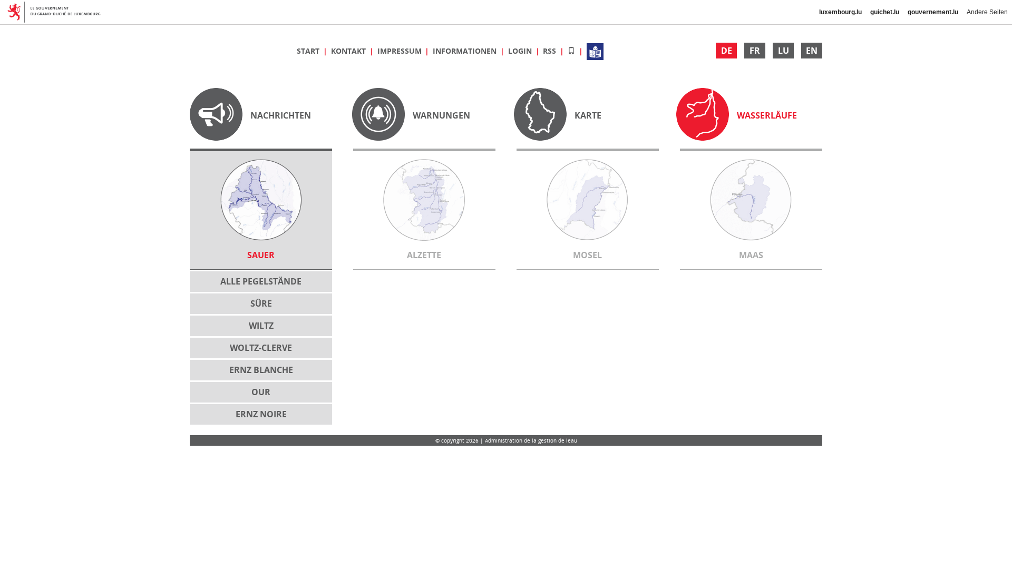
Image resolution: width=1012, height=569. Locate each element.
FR (755, 50)
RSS (550, 51)
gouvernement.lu (933, 12)
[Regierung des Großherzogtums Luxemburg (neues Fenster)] (58, 12)
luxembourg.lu (840, 12)
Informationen (466, 51)
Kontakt (349, 51)
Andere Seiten (987, 12)
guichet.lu (884, 12)
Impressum (400, 51)
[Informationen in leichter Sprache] (595, 51)
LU (783, 50)
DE (726, 50)
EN (812, 50)
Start (309, 51)
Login (521, 51)
